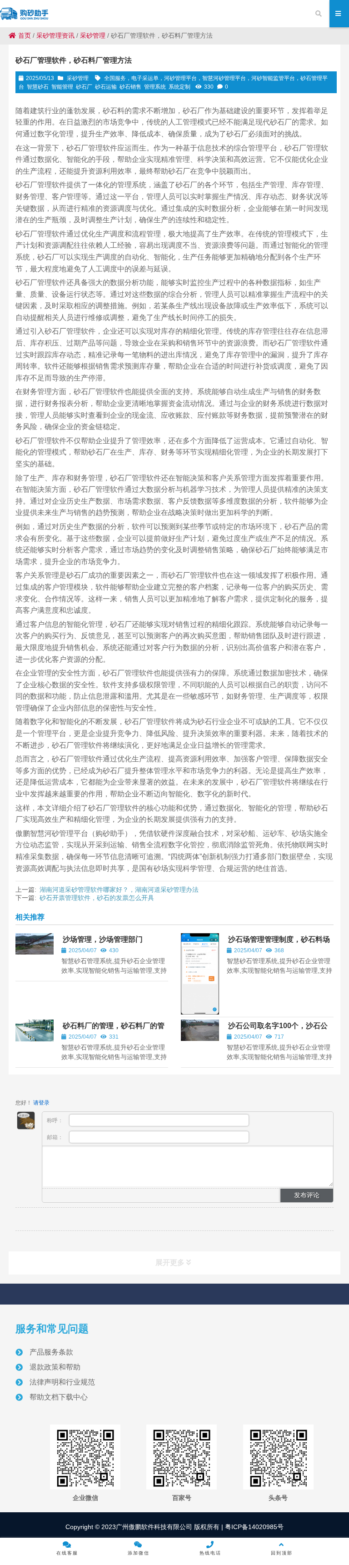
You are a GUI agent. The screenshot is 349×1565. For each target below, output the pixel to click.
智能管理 (62, 87)
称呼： (56, 1120)
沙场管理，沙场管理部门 (103, 939)
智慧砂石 (38, 87)
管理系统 (155, 87)
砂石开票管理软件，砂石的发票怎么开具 (97, 897)
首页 (24, 35)
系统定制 (179, 87)
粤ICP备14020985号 (253, 1526)
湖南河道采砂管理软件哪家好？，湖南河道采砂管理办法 (119, 889)
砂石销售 (130, 87)
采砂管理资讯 (55, 35)
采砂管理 (92, 35)
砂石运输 (106, 87)
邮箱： (56, 1137)
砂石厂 (84, 87)
